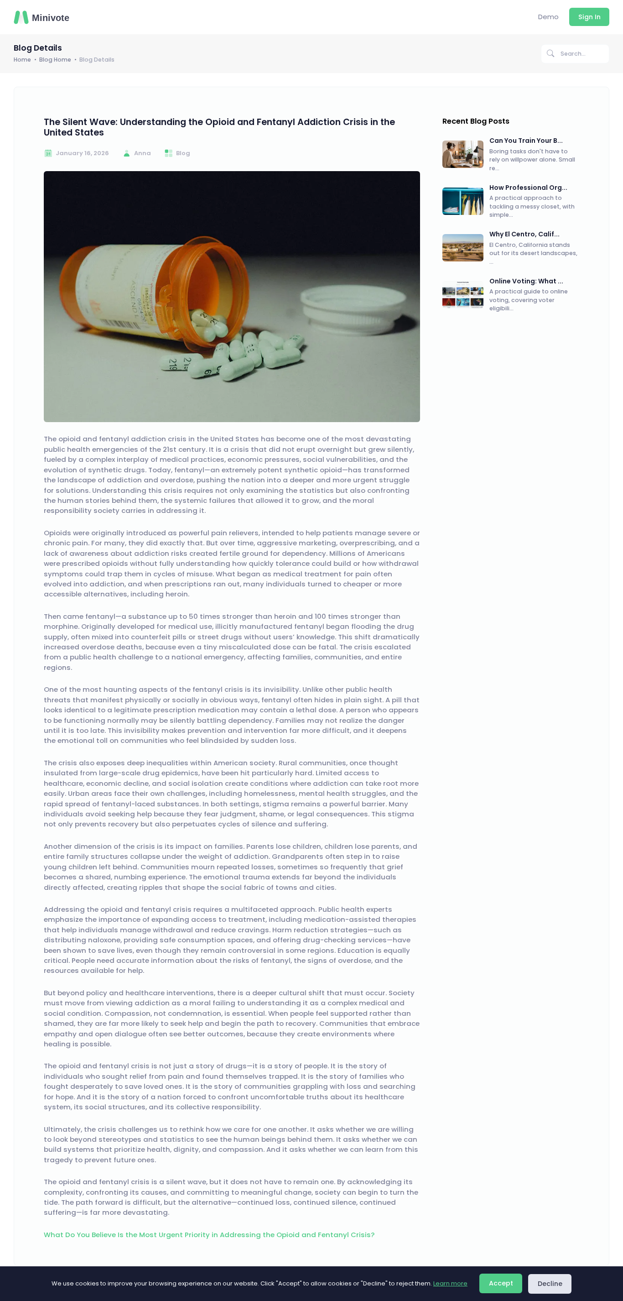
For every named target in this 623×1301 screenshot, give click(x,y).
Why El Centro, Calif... (524, 234)
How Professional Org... (528, 187)
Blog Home (55, 59)
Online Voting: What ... (526, 281)
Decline (550, 1283)
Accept (501, 1283)
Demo (548, 16)
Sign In (589, 16)
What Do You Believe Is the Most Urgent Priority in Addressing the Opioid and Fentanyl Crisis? (209, 1234)
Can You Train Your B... (526, 140)
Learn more (450, 1283)
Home (22, 59)
